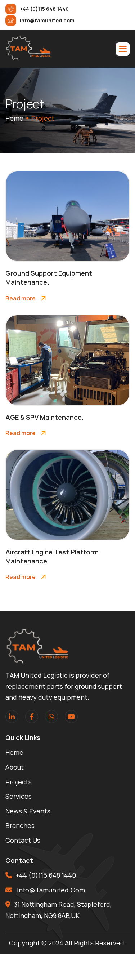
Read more (20, 298)
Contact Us (22, 840)
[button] (123, 49)
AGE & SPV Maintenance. (44, 417)
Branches (20, 825)
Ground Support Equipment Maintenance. (48, 277)
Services (18, 796)
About (14, 767)
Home (14, 752)
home (14, 118)
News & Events (27, 811)
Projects (18, 781)
